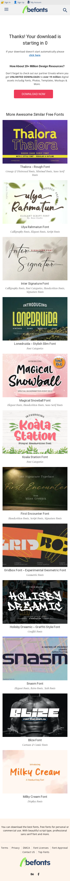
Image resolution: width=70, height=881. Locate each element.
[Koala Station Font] (35, 432)
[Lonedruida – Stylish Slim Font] (35, 319)
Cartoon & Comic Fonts (35, 744)
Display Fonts (35, 801)
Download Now (33, 94)
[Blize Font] (35, 715)
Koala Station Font (35, 457)
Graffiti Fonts (35, 631)
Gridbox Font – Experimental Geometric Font (35, 570)
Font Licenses (41, 847)
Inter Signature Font (35, 283)
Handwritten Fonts (54, 288)
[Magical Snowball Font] (35, 375)
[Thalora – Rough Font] (35, 142)
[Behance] (32, 874)
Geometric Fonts (35, 575)
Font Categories (34, 288)
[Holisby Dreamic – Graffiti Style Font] (35, 602)
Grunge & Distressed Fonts (20, 171)
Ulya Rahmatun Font (35, 227)
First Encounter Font (35, 513)
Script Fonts (53, 231)
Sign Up (19, 2)
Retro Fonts (37, 688)
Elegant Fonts (38, 231)
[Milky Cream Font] (35, 772)
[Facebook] (38, 874)
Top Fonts (43, 852)
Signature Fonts (35, 291)
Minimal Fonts (44, 171)
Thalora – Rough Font (35, 167)
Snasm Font (35, 683)
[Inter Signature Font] (35, 259)
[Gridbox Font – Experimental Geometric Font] (35, 545)
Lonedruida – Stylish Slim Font (35, 343)
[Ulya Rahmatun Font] (35, 202)
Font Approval (60, 847)
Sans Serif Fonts (54, 405)
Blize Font (35, 740)
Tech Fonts (49, 688)
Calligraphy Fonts (20, 231)
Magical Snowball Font (35, 400)
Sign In (6, 2)
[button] (65, 11)
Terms (4, 847)
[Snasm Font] (35, 658)
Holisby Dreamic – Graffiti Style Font (35, 627)
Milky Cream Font (35, 796)
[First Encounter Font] (35, 489)
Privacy (16, 847)
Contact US (28, 852)
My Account (36, 2)
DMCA (26, 847)
